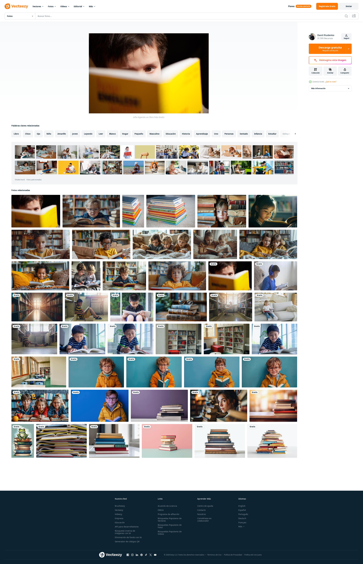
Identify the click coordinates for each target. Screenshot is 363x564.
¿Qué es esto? (330, 81)
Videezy (118, 514)
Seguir (346, 38)
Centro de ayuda (205, 506)
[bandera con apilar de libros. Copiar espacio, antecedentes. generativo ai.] (159, 406)
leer (101, 133)
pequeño (139, 133)
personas (229, 133)
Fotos (50, 6)
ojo (38, 133)
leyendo (88, 133)
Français (242, 522)
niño (48, 133)
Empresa (119, 518)
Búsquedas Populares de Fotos (170, 526)
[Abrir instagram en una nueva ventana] (132, 555)
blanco (112, 133)
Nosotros (201, 514)
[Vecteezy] (16, 6)
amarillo (61, 133)
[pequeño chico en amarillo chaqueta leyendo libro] (100, 406)
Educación (120, 522)
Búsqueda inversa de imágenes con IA (125, 532)
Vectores (37, 6)
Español (242, 510)
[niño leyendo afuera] (131, 307)
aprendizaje (202, 133)
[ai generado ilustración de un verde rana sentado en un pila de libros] (22, 441)
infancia (258, 133)
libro (16, 133)
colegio (286, 133)
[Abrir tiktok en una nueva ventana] (146, 555)
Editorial (78, 6)
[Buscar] (346, 16)
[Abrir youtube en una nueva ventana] (155, 555)
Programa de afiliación (168, 514)
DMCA (161, 510)
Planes (291, 6)
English (241, 506)
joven (75, 133)
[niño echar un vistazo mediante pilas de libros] (221, 211)
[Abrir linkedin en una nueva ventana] (137, 555)
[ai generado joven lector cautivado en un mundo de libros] (272, 211)
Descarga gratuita (330, 49)
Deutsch (242, 518)
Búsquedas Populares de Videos (170, 532)
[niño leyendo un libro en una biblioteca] (86, 307)
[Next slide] (292, 133)
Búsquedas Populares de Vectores (170, 519)
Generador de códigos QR (127, 541)
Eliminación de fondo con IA (128, 537)
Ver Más (284, 167)
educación (171, 133)
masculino (154, 133)
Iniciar (349, 6)
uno (216, 133)
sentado (244, 133)
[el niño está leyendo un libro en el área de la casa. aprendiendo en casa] (82, 339)
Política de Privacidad (233, 554)
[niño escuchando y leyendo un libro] (275, 275)
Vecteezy (119, 510)
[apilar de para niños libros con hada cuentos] (133, 211)
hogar (125, 133)
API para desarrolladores (127, 526)
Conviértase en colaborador (204, 519)
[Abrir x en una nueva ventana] (150, 555)
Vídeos (63, 6)
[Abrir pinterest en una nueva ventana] (141, 555)
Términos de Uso (214, 554)
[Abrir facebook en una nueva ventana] (128, 555)
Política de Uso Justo (253, 554)
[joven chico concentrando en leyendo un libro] (35, 211)
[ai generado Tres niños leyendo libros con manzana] (39, 406)
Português (243, 514)
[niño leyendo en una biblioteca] (34, 339)
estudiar (272, 133)
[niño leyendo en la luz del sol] (230, 307)
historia (186, 133)
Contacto (201, 510)
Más (91, 6)
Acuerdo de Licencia (167, 506)
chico (28, 133)
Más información (318, 88)
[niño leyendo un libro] (230, 275)
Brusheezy (120, 506)
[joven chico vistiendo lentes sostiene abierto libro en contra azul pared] (96, 372)
